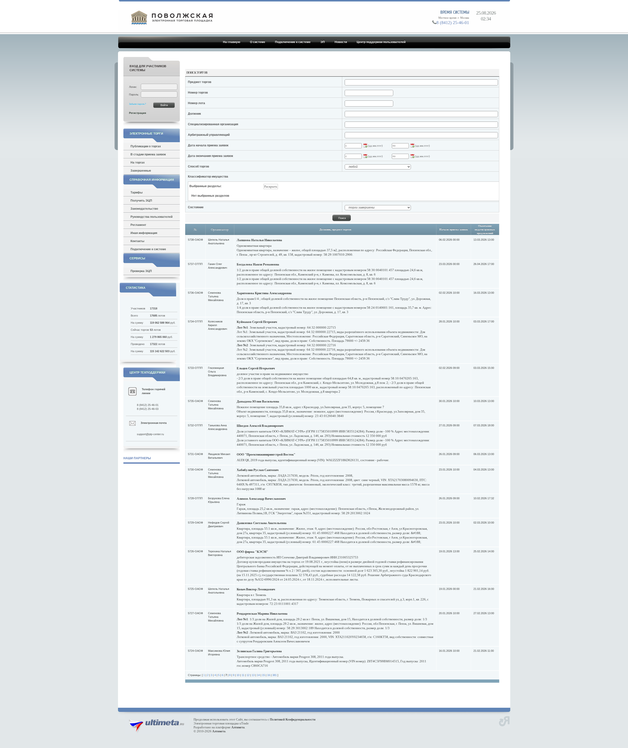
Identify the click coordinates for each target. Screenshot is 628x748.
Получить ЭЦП (141, 200)
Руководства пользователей (151, 217)
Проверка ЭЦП (141, 271)
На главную (231, 42)
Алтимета (238, 727)
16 (268, 675)
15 (263, 675)
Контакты (137, 241)
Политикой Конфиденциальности (292, 719)
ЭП (322, 42)
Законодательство (144, 208)
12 (248, 675)
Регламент (138, 225)
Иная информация (144, 233)
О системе (257, 42)
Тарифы (137, 192)
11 (243, 675)
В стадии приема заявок (148, 154)
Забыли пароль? (137, 104)
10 (237, 675)
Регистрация (137, 112)
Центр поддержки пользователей (381, 42)
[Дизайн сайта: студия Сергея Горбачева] (504, 720)
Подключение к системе (293, 42)
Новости (341, 42)
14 (258, 675)
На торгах (138, 162)
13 (253, 675)
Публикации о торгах (146, 146)
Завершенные (141, 170)
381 (274, 675)
